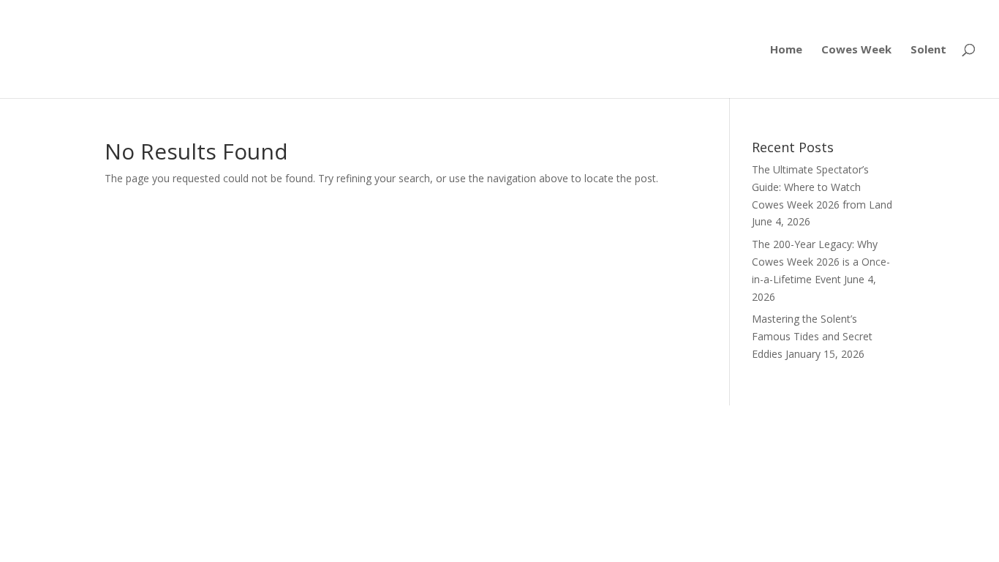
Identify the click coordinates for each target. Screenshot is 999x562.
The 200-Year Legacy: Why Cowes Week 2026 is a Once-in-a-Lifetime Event (821, 261)
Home (786, 50)
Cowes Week (856, 50)
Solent (928, 50)
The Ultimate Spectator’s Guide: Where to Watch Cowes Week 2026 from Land (822, 186)
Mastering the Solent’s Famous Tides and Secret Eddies (812, 336)
